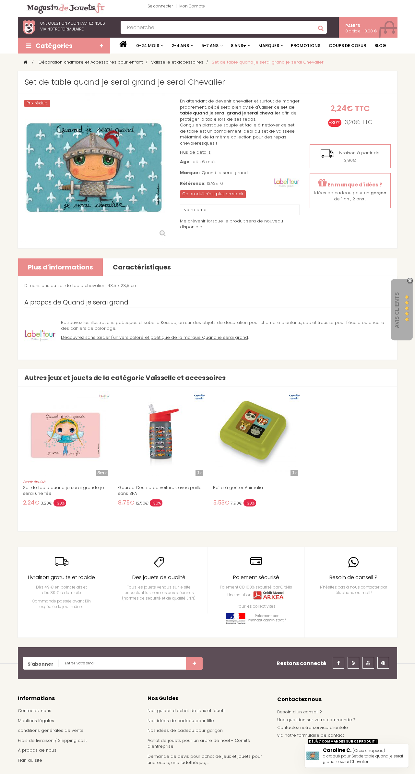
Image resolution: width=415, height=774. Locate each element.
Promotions (305, 45)
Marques (268, 45)
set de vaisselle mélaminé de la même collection (237, 134)
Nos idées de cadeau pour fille (181, 721)
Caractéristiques (142, 267)
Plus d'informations (60, 267)
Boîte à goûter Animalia (238, 488)
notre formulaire (65, 29)
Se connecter (160, 6)
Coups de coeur (347, 45)
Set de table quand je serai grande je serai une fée (63, 490)
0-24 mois (147, 45)
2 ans (358, 199)
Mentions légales (36, 721)
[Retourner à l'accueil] (26, 62)
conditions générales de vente (51, 730)
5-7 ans (210, 45)
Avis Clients (397, 310)
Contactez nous (34, 711)
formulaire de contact (320, 735)
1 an (345, 199)
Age (184, 162)
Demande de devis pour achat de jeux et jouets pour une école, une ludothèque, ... (205, 759)
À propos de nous (37, 750)
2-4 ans (180, 45)
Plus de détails (195, 152)
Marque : (190, 173)
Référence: (193, 183)
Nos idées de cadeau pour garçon (185, 730)
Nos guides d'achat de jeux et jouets (187, 711)
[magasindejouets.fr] (63, 8)
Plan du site (30, 760)
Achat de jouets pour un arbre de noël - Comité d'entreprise (199, 743)
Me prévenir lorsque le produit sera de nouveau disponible (231, 224)
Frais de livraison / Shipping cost (52, 740)
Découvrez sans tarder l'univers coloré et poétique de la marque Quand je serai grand (154, 337)
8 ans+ (238, 45)
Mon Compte (192, 6)
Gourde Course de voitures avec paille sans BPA (160, 490)
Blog (380, 45)
